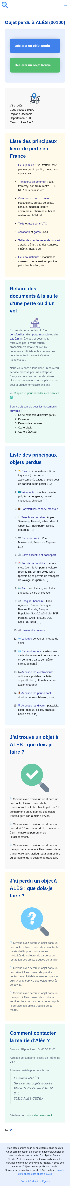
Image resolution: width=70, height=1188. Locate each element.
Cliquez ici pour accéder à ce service (36, 393)
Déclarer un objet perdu (32, 45)
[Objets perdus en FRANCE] (5, 5)
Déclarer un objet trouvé (33, 65)
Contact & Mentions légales (35, 1181)
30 (10, 1130)
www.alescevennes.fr (40, 1115)
